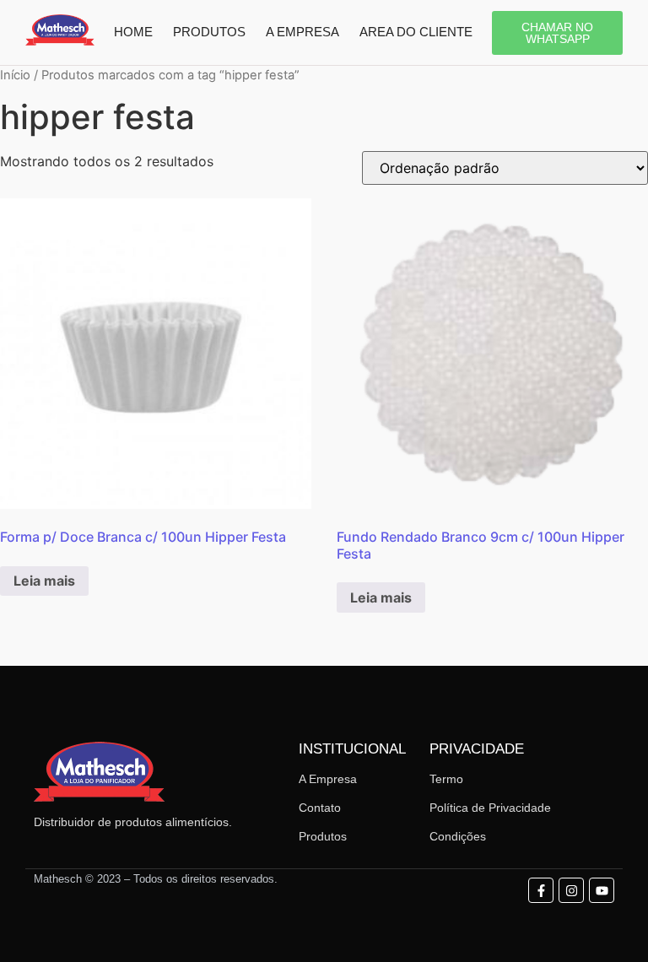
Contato (320, 807)
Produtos (323, 836)
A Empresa (328, 779)
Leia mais (44, 580)
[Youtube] (601, 890)
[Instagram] (571, 890)
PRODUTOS (209, 31)
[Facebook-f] (541, 890)
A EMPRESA (302, 31)
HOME (133, 31)
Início (15, 75)
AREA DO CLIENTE (415, 31)
